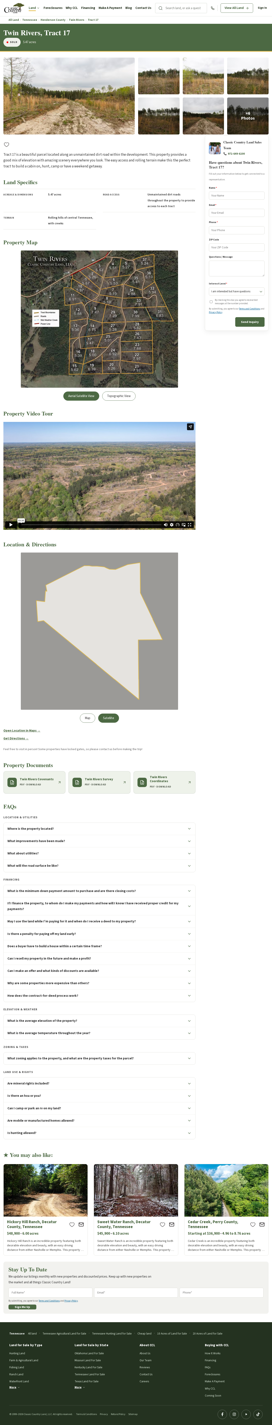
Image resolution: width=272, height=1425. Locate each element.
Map (87, 718)
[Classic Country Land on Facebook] (222, 1414)
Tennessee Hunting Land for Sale (112, 1334)
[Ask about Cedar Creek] (262, 1224)
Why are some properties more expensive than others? (48, 983)
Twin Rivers (76, 20)
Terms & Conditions (86, 1414)
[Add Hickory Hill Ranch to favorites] (72, 1224)
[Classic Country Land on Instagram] (234, 1414)
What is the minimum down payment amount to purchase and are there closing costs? (71, 891)
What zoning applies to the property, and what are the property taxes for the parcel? (70, 1058)
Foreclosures (53, 8)
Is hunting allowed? (21, 1133)
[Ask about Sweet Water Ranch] (171, 1224)
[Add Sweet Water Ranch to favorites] (162, 1224)
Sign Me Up (22, 1307)
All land (32, 1334)
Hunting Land (17, 1353)
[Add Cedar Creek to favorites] (253, 1224)
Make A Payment (110, 8)
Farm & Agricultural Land (23, 1360)
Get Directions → (16, 738)
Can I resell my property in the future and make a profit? (49, 958)
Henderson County (53, 20)
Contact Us (143, 8)
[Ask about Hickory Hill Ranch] (81, 1224)
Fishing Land (16, 1367)
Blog (128, 8)
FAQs (207, 1367)
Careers (144, 1381)
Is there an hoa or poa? (24, 1095)
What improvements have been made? (36, 841)
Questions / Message (221, 257)
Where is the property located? (30, 828)
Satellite (108, 718)
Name (213, 187)
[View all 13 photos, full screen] (69, 96)
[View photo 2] (159, 76)
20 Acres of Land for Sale (207, 1334)
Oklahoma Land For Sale (89, 1353)
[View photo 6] (203, 116)
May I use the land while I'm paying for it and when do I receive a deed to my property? (71, 921)
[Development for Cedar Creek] (226, 1210)
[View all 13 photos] (248, 116)
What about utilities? (23, 853)
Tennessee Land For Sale (90, 1374)
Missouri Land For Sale (88, 1360)
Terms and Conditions (249, 309)
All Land (13, 20)
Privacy (104, 1414)
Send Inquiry (250, 322)
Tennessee (29, 20)
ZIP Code (214, 239)
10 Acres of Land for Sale (172, 1334)
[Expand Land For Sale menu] (38, 8)
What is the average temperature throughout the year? (48, 1033)
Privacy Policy (215, 312)
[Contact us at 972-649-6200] (212, 8)
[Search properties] (160, 8)
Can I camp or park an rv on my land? (34, 1108)
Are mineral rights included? (28, 1083)
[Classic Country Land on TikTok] (258, 1414)
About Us (145, 1353)
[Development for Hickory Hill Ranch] (46, 1210)
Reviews (145, 1367)
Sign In (262, 8)
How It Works (212, 1353)
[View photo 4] (248, 76)
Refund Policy (118, 1414)
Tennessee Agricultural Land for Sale (64, 1334)
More (12, 1387)
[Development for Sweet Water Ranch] (136, 1210)
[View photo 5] (159, 116)
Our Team (146, 1360)
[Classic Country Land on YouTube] (246, 1414)
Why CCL (72, 8)
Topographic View (119, 396)
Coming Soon (213, 1396)
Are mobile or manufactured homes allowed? (40, 1120)
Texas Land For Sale (87, 1381)
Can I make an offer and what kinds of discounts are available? (53, 970)
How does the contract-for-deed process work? (42, 995)
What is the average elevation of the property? (42, 1020)
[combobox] (186, 8)
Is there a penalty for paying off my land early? (41, 934)
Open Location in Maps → (21, 730)
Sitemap (132, 1414)
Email (212, 205)
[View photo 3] (203, 76)
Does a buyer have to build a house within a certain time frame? (54, 946)
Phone (213, 222)
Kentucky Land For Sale (88, 1367)
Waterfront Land (19, 1381)
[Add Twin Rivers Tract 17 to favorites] (6, 144)
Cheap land (144, 1334)
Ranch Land (16, 1374)
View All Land (234, 8)
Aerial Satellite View (81, 396)
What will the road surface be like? (32, 865)
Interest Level (218, 284)
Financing (88, 8)
